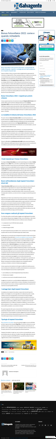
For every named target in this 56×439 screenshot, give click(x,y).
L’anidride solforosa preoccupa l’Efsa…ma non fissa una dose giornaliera (28, 366)
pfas (39, 411)
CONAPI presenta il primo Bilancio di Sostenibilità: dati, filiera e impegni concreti (18, 392)
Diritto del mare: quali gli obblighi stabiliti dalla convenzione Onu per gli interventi (9, 366)
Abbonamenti (14, 12)
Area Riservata (5, 15)
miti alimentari (19, 411)
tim (31, 413)
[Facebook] (47, 1)
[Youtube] (54, 1)
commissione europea (5, 409)
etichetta (26, 409)
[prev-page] (2, 395)
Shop (7, 12)
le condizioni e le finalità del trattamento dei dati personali (45, 76)
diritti (21, 409)
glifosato (39, 409)
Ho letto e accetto (45, 76)
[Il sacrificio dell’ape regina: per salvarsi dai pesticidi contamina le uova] (6, 386)
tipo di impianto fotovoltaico (8, 322)
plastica (42, 411)
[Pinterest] (7, 41)
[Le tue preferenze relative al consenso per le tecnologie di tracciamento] (50, 437)
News (3, 12)
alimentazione (11, 407)
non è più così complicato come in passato (24, 237)
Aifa (5, 407)
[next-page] (3, 395)
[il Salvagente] (28, 6)
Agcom (3, 407)
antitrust (26, 407)
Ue (33, 413)
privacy (46, 411)
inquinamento (5, 411)
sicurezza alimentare (17, 413)
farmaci (29, 409)
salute (8, 413)
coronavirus (14, 409)
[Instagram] (48, 1)
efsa (23, 409)
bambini (32, 407)
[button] (53, 12)
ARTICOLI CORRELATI (6, 380)
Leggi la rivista (30, 12)
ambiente (21, 407)
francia (32, 409)
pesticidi (34, 411)
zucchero (35, 413)
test (29, 413)
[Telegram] (50, 1)
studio (22, 413)
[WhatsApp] (10, 41)
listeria (10, 411)
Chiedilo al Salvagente (40, 12)
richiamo (49, 411)
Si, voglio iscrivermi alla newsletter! (46, 85)
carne (47, 407)
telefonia (26, 413)
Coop (10, 409)
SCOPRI (46, 49)
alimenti (18, 407)
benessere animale (38, 407)
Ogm (27, 411)
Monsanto (24, 411)
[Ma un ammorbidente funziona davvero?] (30, 386)
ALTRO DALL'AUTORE (16, 380)
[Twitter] (52, 1)
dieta (18, 409)
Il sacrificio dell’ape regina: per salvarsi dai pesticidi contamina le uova (6, 392)
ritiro (52, 411)
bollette (43, 407)
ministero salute (13, 411)
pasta (30, 411)
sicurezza (12, 413)
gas (35, 409)
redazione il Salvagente (6, 38)
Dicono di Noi (23, 12)
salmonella (3, 413)
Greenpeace (45, 409)
